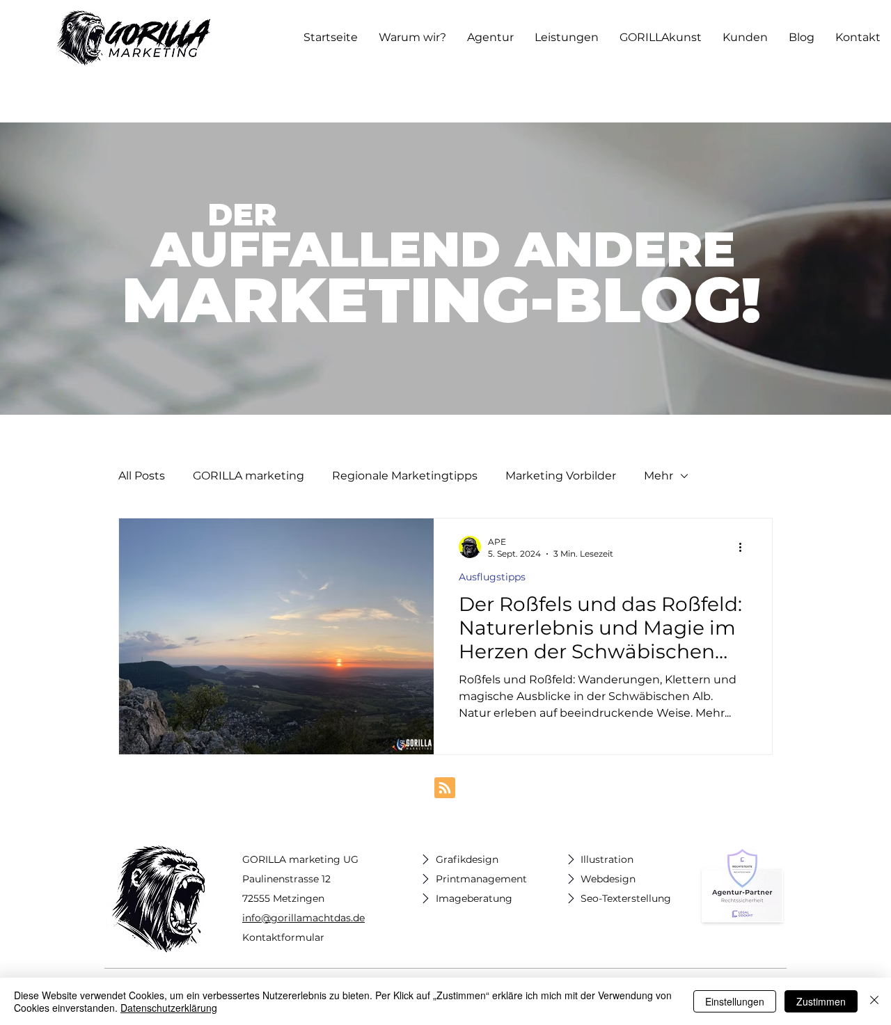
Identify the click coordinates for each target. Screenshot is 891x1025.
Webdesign (608, 879)
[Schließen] (874, 1001)
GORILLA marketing (248, 475)
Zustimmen (821, 1001)
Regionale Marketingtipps (405, 475)
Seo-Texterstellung (626, 898)
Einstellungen (734, 1001)
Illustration (607, 859)
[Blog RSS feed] (444, 788)
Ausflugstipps (492, 577)
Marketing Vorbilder (560, 475)
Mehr (658, 475)
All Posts (141, 475)
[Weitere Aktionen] (744, 547)
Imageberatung (474, 898)
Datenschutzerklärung (168, 1008)
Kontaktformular (283, 937)
